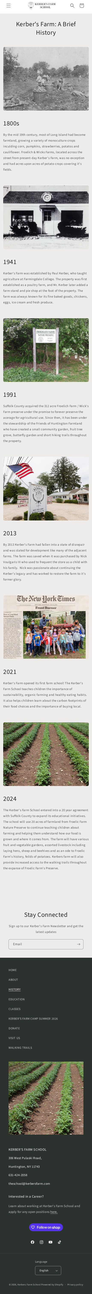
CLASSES (14, 1009)
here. (54, 1212)
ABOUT (13, 980)
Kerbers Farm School (29, 1284)
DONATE (14, 1028)
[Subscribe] (78, 944)
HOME (12, 970)
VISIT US (14, 1038)
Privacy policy (75, 1284)
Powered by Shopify (52, 1284)
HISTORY (15, 989)
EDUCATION (17, 999)
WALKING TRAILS (20, 1048)
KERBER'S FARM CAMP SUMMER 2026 (33, 1019)
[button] (8, 5)
